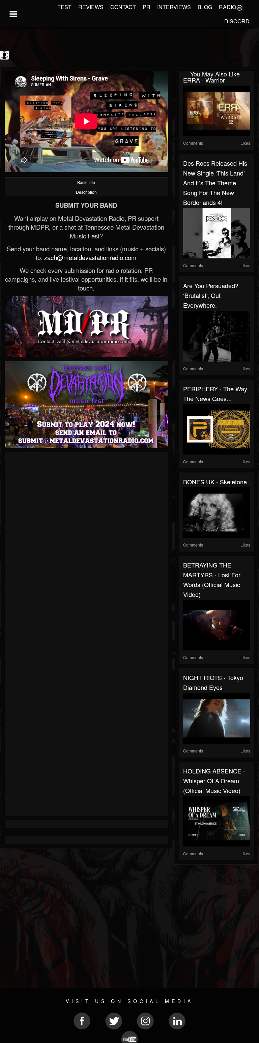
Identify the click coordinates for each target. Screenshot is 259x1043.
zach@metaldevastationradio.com (90, 257)
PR (146, 7)
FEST (64, 7)
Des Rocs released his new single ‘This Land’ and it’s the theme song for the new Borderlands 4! (215, 183)
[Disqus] (86, 546)
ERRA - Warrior (204, 79)
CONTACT (123, 7)
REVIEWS (91, 7)
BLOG (205, 7)
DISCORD (237, 21)
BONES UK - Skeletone (215, 481)
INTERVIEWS (174, 7)
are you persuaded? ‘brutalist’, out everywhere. (210, 295)
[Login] (239, 7)
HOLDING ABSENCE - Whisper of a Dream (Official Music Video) (214, 780)
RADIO (227, 7)
